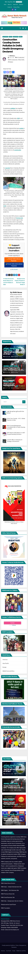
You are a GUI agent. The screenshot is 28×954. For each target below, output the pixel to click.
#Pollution (10, 62)
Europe (4, 667)
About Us (10, 4)
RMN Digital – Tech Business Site (10, 890)
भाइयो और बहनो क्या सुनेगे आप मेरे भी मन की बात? (13, 353)
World (20, 36)
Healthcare (15, 36)
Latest (18, 348)
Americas (5, 659)
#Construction (20, 57)
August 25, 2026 (9, 822)
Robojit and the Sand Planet (8, 904)
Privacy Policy (16, 7)
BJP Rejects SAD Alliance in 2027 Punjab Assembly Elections (13, 820)
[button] (20, 28)
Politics (10, 350)
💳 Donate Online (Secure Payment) (14, 259)
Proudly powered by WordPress (8, 945)
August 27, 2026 (9, 806)
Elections (12, 814)
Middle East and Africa (8, 671)
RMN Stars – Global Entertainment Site (11, 886)
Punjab (5, 816)
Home (5, 4)
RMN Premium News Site (7, 894)
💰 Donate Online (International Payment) (14, 264)
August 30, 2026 (9, 773)
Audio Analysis (13, 348)
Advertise (21, 4)
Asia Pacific (5, 36)
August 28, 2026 (9, 790)
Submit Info (15, 4)
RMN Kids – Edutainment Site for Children (12, 901)
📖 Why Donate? (14, 269)
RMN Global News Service (8, 883)
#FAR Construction (13, 59)
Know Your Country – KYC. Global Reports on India (13, 370)
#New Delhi (21, 59)
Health (10, 36)
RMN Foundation (5, 908)
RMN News (12, 55)
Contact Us (9, 7)
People (5, 350)
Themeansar (13, 947)
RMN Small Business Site (8, 897)
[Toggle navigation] (25, 28)
